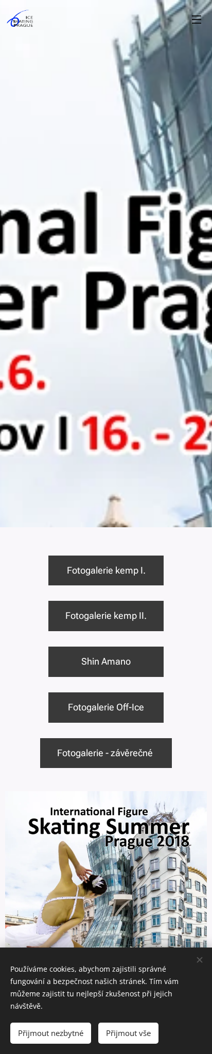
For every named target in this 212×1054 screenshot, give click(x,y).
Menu (196, 19)
